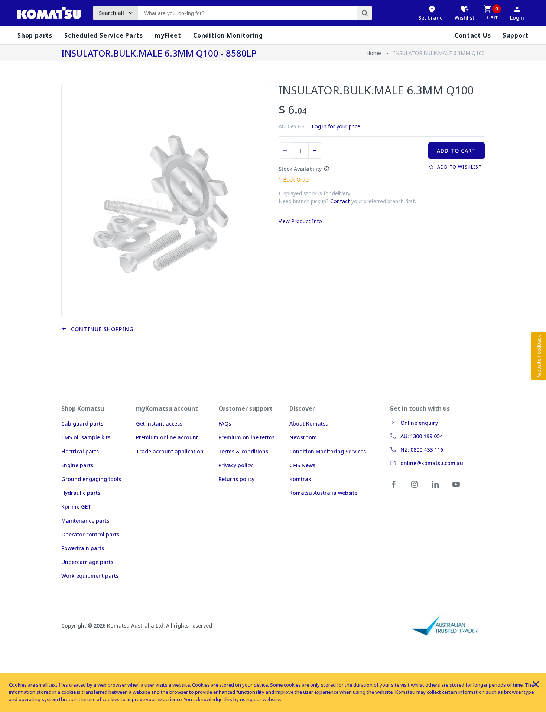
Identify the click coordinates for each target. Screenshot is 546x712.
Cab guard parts (82, 423)
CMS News (302, 465)
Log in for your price (336, 126)
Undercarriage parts (87, 561)
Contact (340, 201)
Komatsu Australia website (323, 492)
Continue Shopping (100, 329)
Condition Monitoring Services (327, 451)
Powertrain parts (82, 548)
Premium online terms (246, 437)
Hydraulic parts (80, 492)
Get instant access (159, 423)
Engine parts (77, 465)
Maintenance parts (85, 520)
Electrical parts (80, 451)
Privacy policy (235, 465)
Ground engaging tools (91, 478)
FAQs (224, 423)
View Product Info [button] (300, 221)
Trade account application (170, 451)
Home (373, 53)
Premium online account (167, 437)
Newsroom (303, 437)
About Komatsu (309, 423)
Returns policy (236, 478)
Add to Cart (456, 150)
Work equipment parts (89, 575)
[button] (538, 356)
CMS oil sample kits (85, 437)
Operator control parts (90, 534)
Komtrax (300, 478)
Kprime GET (76, 506)
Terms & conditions (243, 451)
